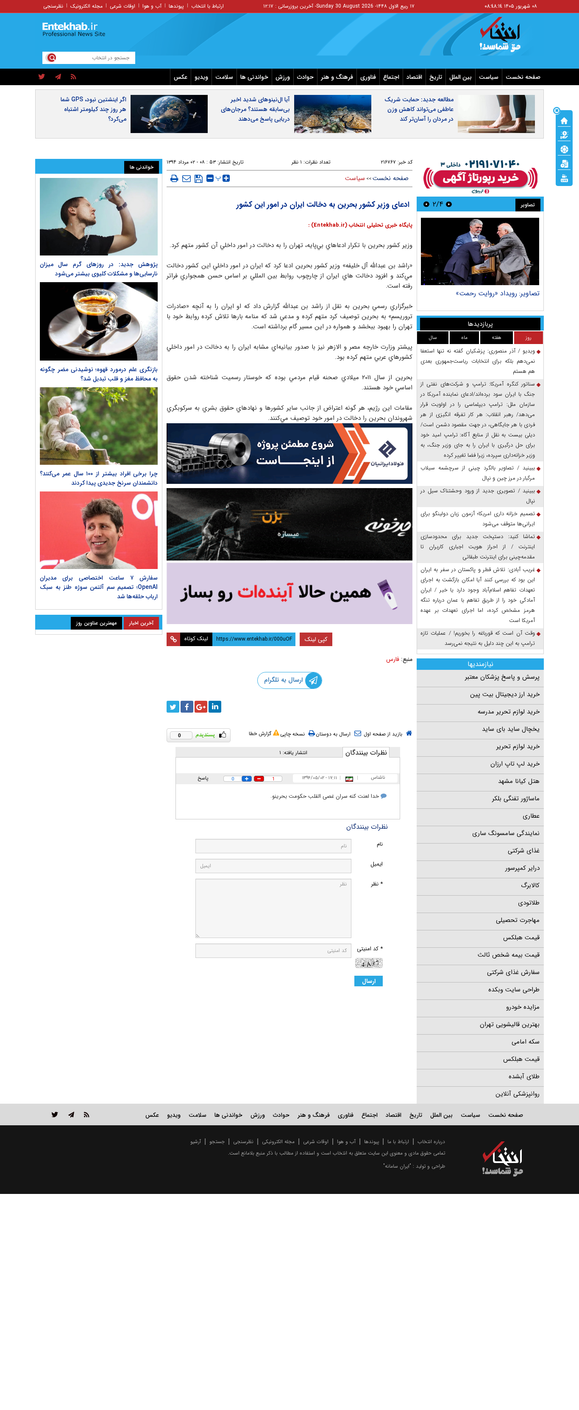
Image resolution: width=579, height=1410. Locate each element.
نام (380, 844)
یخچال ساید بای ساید (511, 729)
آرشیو (195, 1142)
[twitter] (41, 77)
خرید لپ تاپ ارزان (515, 764)
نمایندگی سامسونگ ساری (506, 833)
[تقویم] (564, 163)
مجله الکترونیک (86, 6)
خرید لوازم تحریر (518, 746)
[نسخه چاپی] (174, 178)
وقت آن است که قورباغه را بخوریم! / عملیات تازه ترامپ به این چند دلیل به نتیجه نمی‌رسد (477, 638)
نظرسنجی (53, 6)
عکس (180, 77)
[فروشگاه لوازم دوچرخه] (289, 524)
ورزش (283, 77)
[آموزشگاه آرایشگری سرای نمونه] (289, 593)
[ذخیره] (199, 179)
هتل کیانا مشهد (519, 781)
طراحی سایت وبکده (514, 990)
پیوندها (176, 6)
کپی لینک (316, 639)
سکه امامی (526, 1042)
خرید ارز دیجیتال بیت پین (505, 694)
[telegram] (58, 77)
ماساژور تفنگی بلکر (516, 799)
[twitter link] (54, 1114)
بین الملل (460, 77)
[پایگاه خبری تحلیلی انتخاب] (507, 38)
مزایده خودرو (523, 1007)
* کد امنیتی (370, 948)
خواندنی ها (254, 77)
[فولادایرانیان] (289, 453)
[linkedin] (215, 707)
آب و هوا (151, 6)
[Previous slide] (449, 204)
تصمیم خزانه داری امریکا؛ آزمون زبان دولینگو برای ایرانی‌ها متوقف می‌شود (477, 518)
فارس (392, 659)
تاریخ (435, 77)
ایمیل (376, 864)
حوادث (305, 77)
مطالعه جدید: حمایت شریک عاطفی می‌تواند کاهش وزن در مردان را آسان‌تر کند (419, 109)
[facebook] (187, 707)
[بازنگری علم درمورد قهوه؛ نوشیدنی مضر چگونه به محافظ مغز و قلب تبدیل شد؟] (99, 321)
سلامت (224, 77)
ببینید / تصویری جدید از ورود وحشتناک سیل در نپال (477, 495)
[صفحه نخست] (564, 120)
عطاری (531, 816)
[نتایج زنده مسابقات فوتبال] (564, 177)
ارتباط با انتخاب (207, 6)
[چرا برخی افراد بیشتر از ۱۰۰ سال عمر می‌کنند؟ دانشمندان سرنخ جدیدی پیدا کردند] (99, 426)
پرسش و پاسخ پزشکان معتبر (502, 677)
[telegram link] (71, 1114)
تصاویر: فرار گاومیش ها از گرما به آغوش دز (480, 293)
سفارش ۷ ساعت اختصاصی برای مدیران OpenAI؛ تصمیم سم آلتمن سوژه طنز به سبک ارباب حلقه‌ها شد (99, 587)
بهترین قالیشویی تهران (510, 1024)
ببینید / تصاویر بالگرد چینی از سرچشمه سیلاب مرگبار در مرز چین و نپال (477, 473)
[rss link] (86, 1114)
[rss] (73, 77)
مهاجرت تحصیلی (518, 920)
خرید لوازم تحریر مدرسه (509, 712)
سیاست (488, 77)
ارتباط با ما (398, 1142)
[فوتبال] (564, 148)
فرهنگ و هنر (337, 77)
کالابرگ (530, 885)
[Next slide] (426, 204)
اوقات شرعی (122, 6)
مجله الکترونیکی (278, 1142)
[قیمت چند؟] (564, 134)
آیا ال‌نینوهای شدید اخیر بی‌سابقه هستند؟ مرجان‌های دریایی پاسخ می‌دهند (255, 109)
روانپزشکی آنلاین (517, 1094)
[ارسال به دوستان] (186, 178)
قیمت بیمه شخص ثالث (509, 955)
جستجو (217, 1142)
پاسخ (203, 778)
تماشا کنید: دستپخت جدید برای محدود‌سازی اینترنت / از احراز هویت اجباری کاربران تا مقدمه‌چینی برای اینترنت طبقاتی (477, 546)
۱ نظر (297, 162)
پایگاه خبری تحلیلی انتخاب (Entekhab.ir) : (360, 225)
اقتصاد (414, 77)
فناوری (368, 77)
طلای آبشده (524, 1076)
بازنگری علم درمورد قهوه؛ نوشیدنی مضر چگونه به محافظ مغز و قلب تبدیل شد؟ (99, 374)
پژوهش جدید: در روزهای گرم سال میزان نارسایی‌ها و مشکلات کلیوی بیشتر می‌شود (99, 269)
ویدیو (201, 77)
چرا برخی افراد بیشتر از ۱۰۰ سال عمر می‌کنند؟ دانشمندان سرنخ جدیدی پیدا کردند (99, 478)
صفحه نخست (523, 77)
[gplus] (201, 707)
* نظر (377, 884)
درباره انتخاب (431, 1142)
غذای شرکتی (524, 851)
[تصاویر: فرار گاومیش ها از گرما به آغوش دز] (480, 251)
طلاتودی (529, 903)
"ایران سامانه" (397, 1166)
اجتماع (391, 77)
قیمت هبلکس (521, 938)
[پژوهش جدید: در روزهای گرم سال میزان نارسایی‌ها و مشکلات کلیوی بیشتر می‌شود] (99, 216)
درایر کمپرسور (522, 868)
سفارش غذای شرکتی (513, 972)
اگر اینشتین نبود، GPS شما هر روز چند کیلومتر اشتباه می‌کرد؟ (93, 109)
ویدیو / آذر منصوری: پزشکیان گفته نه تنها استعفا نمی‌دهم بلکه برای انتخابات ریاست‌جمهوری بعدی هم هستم (477, 361)
